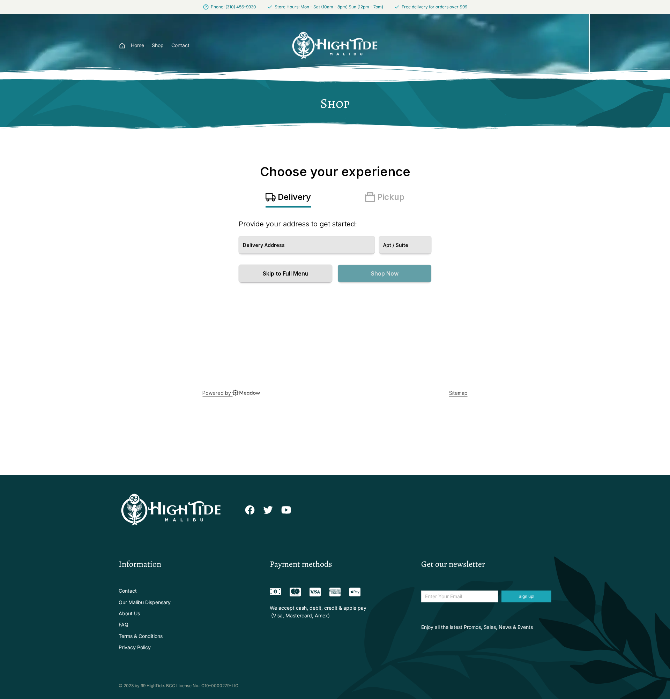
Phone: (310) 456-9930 (233, 6)
